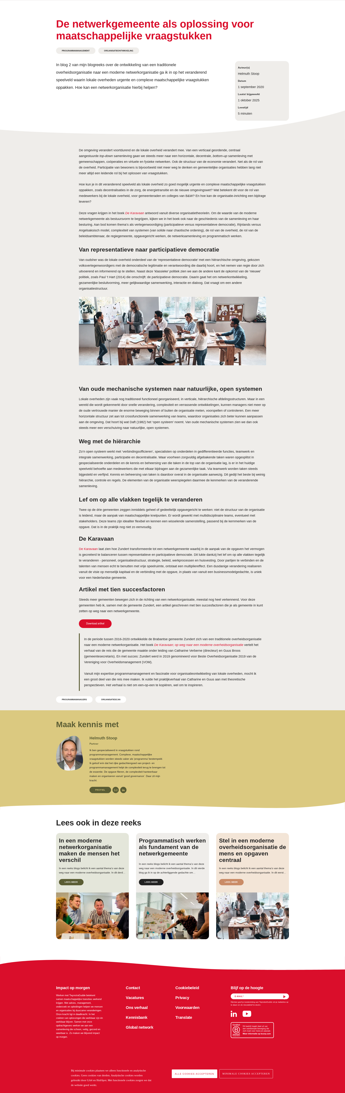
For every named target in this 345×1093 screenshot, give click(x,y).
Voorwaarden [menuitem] (187, 1007)
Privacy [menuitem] (182, 997)
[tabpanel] (110, 764)
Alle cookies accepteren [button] (194, 1073)
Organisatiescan (110, 699)
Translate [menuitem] (183, 1017)
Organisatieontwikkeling (118, 51)
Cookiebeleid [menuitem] (187, 988)
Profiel (100, 790)
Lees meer (71, 882)
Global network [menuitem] (139, 1027)
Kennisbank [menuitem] (136, 1017)
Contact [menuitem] (133, 988)
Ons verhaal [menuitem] (137, 1007)
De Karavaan (88, 549)
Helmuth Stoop (248, 73)
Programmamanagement (76, 51)
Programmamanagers (74, 699)
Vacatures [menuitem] (135, 997)
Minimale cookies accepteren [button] (246, 1073)
